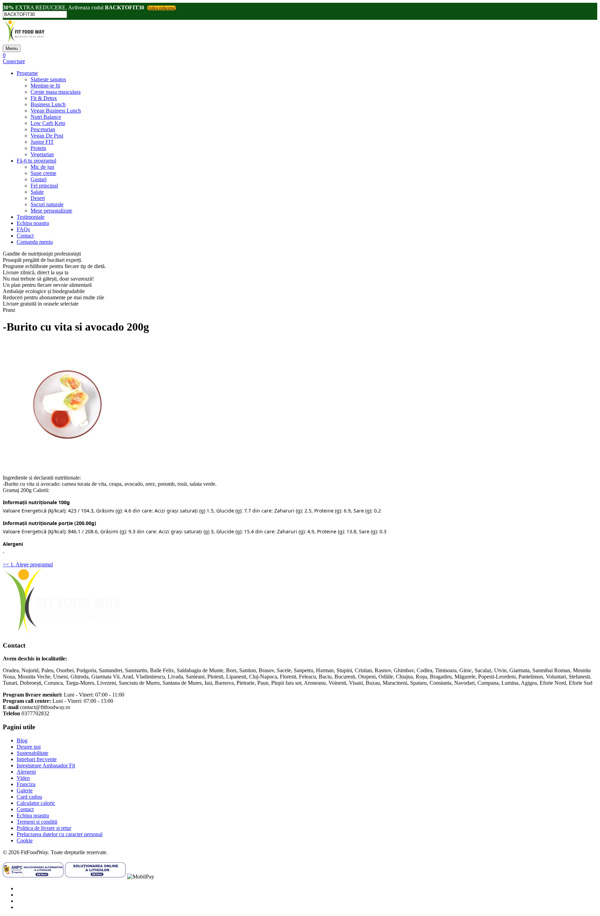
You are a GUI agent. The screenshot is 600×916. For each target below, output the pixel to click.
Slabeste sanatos (48, 79)
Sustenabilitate (32, 753)
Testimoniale (30, 217)
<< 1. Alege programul (28, 564)
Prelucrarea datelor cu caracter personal (59, 834)
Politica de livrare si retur (44, 828)
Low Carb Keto (48, 123)
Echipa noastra (33, 223)
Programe (27, 73)
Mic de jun (42, 167)
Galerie (25, 790)
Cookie (25, 840)
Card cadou (29, 797)
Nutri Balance (46, 117)
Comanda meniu (35, 242)
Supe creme (43, 173)
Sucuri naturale (47, 204)
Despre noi (29, 747)
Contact (25, 236)
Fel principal (44, 186)
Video (23, 778)
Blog (22, 740)
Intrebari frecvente (37, 759)
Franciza (26, 784)
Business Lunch (48, 104)
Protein (38, 148)
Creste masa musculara (56, 92)
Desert (38, 198)
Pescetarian (43, 129)
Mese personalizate (51, 211)
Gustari (39, 179)
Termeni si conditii (37, 822)
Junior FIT (42, 142)
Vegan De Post (47, 136)
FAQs (23, 229)
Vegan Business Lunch (56, 111)
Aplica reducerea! (161, 8)
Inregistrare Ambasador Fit (46, 765)
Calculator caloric (36, 803)
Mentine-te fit (45, 86)
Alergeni (26, 772)
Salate (37, 192)
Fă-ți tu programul (36, 161)
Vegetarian (42, 154)
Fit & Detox (44, 98)
